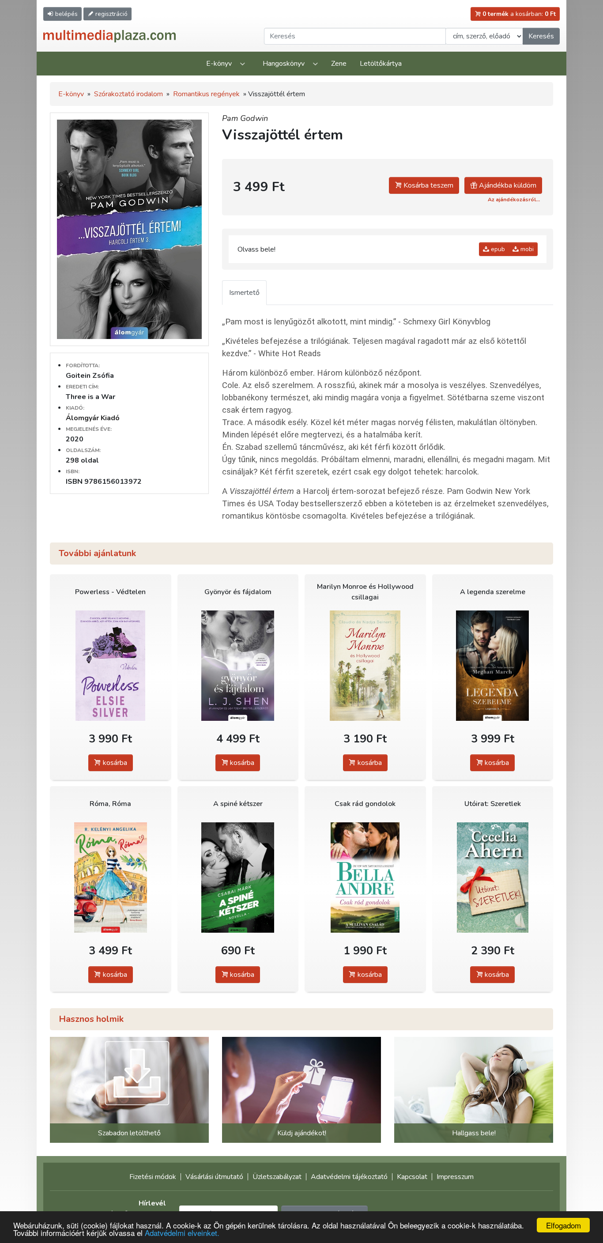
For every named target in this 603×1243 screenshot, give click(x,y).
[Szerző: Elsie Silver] (111, 665)
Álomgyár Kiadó (93, 418)
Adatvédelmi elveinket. (182, 1232)
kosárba (114, 763)
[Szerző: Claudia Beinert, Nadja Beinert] (365, 665)
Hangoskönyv (284, 63)
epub (497, 249)
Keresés (541, 36)
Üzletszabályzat (277, 1177)
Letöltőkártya (381, 63)
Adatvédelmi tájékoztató (349, 1177)
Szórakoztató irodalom (128, 94)
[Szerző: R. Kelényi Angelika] (111, 877)
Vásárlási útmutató (214, 1177)
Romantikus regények (206, 94)
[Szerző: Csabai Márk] (238, 877)
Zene (339, 63)
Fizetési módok (152, 1177)
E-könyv (219, 63)
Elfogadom (563, 1225)
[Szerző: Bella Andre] (365, 877)
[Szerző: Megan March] (493, 665)
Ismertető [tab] (244, 293)
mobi (526, 249)
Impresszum (455, 1177)
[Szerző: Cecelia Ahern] (493, 877)
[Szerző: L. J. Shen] (238, 665)
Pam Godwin (245, 118)
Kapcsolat (412, 1177)
